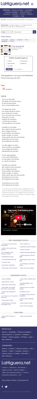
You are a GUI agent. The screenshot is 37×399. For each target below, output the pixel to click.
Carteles (17, 353)
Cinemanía (7, 345)
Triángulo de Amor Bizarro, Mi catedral (27, 295)
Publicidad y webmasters (9, 375)
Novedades (28, 10)
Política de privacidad (8, 372)
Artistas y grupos (14, 337)
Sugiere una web (7, 370)
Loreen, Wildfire (6, 279)
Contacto (5, 367)
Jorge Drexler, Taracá (8, 282)
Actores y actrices (7, 353)
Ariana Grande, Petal (26, 303)
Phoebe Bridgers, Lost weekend (26, 283)
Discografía (4, 40)
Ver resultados (18, 69)
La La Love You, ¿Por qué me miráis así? (9, 296)
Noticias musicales (17, 10)
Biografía (19, 40)
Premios (22, 14)
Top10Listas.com (23, 380)
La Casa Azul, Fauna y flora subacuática (9, 244)
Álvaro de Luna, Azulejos (27, 268)
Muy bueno (24, 61)
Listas (22, 16)
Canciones (6, 14)
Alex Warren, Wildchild (8, 265)
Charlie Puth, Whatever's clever (8, 292)
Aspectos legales (19, 370)
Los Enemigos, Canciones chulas (27, 264)
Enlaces (12, 41)
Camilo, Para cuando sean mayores (8, 248)
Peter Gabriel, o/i (25, 244)
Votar (9, 69)
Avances (4, 351)
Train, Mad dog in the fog (9, 259)
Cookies (25, 372)
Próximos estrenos (22, 348)
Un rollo (10, 66)
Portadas (15, 16)
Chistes (14, 380)
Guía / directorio (7, 339)
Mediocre (24, 63)
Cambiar (18, 372)
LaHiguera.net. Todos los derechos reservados (16, 391)
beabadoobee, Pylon (8, 257)
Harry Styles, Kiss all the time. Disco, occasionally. (8, 288)
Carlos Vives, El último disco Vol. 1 (27, 279)
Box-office (25, 353)
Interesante (11, 63)
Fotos (26, 40)
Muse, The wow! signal (26, 306)
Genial (10, 61)
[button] (32, 4)
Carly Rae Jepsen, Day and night (27, 256)
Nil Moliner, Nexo (25, 292)
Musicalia (3, 19)
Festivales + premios (21, 351)
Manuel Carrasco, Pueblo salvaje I (26, 288)
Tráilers (11, 351)
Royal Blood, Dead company (28, 247)
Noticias (12, 40)
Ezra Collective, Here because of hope (7, 253)
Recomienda (21, 367)
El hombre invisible (19, 19)
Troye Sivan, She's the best (9, 268)
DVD (31, 348)
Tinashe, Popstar (25, 249)
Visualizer (8, 89)
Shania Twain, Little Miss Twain (26, 299)
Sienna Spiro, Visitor (7, 300)
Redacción (12, 367)
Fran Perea (10, 19)
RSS (20, 375)
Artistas (29, 14)
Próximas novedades (11, 12)
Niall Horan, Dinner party (9, 284)
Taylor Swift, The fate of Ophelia (8, 316)
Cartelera (11, 348)
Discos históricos (25, 12)
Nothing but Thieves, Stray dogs (27, 260)
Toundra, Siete (6, 262)
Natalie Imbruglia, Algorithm (27, 252)
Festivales (15, 14)
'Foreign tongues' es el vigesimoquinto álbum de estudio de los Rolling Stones (16, 25)
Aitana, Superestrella (26, 316)
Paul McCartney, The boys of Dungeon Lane (8, 303)
